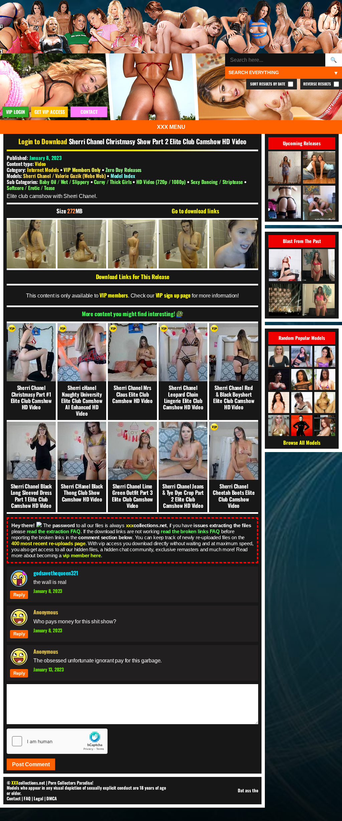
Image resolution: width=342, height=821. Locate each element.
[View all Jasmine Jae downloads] (278, 379)
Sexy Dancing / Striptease (217, 181)
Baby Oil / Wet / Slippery (65, 181)
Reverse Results (317, 83)
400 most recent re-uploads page (48, 543)
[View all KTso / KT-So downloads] (324, 402)
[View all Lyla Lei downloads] (301, 379)
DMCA (51, 798)
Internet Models (43, 169)
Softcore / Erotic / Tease (31, 187)
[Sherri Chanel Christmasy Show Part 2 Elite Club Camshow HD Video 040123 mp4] (31, 244)
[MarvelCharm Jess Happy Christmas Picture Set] (285, 265)
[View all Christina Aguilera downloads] (278, 425)
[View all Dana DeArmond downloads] (301, 402)
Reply (19, 594)
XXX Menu (171, 127)
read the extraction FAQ (53, 531)
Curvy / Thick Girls (113, 181)
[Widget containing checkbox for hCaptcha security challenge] (57, 741)
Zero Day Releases (124, 169)
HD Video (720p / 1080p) (161, 181)
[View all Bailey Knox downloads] (324, 379)
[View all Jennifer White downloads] (278, 402)
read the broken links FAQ (190, 531)
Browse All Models (301, 442)
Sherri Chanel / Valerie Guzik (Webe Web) (65, 175)
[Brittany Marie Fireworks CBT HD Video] (319, 265)
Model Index (123, 175)
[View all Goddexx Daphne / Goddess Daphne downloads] (301, 356)
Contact (14, 798)
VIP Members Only (82, 169)
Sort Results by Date (268, 83)
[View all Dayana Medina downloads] (324, 425)
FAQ (27, 798)
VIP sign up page (173, 295)
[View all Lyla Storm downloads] (324, 356)
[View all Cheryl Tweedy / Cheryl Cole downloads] (301, 425)
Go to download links (195, 211)
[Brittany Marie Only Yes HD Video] (319, 300)
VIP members (114, 295)
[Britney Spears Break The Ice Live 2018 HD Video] (285, 300)
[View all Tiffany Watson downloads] (278, 356)
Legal (38, 798)
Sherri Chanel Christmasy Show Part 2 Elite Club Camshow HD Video (157, 141)
